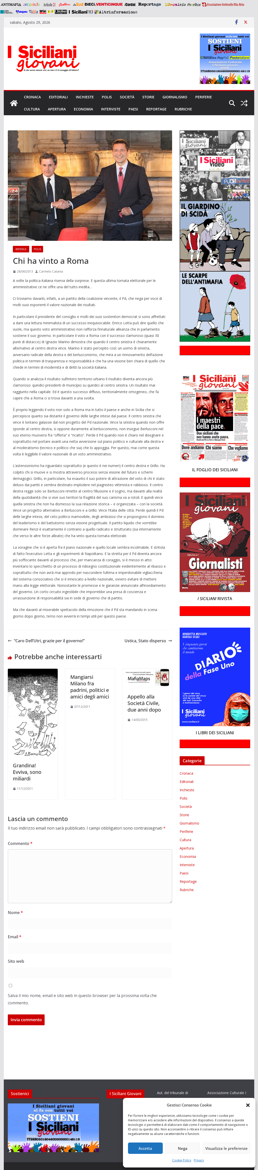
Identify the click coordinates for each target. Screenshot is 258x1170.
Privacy (199, 1160)
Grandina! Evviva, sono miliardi (27, 772)
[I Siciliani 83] (81, 12)
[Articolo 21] (50, 5)
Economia (83, 109)
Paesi (133, 109)
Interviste (110, 109)
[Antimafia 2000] (10, 5)
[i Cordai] (129, 5)
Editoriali (58, 97)
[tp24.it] (33, 12)
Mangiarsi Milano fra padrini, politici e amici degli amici (89, 687)
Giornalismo (175, 97)
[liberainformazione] (175, 5)
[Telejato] (21, 12)
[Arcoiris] (32, 5)
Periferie (203, 97)
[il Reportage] (150, 5)
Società (127, 97)
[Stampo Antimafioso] (7, 12)
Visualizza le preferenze (226, 1148)
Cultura (32, 109)
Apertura (57, 109)
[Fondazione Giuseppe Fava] (50, 12)
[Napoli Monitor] (194, 5)
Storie (148, 97)
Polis (107, 97)
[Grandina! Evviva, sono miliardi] (32, 672)
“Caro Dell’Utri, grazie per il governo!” (49, 641)
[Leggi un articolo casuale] (244, 103)
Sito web (16, 961)
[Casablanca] (64, 5)
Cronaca (32, 97)
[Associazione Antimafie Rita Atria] (223, 5)
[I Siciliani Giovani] (14, 103)
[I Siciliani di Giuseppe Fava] (61, 12)
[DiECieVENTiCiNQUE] (104, 5)
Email (14, 937)
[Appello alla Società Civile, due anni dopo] (147, 672)
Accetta (145, 1148)
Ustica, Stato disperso (145, 641)
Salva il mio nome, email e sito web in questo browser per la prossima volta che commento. (82, 999)
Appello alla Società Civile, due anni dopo (144, 703)
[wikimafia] (43, 12)
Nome (15, 912)
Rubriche (183, 109)
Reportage (156, 109)
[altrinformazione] (115, 12)
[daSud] (78, 5)
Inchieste (85, 97)
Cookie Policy (181, 1160)
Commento (20, 843)
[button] (247, 1105)
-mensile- (21, 249)
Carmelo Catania (51, 271)
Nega (182, 1148)
